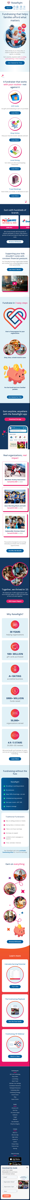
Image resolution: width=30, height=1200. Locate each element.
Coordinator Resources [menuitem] (15, 1085)
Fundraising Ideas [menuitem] (15, 1090)
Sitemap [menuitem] (15, 1148)
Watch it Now (15, 1056)
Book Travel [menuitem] (15, 1081)
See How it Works (15, 269)
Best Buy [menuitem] (15, 1110)
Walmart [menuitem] (15, 1119)
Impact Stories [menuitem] (15, 1099)
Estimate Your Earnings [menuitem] (15, 1083)
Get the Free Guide (15, 1021)
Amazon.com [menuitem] (15, 1108)
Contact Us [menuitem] (15, 1139)
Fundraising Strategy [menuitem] (15, 1092)
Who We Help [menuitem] (15, 1135)
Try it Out (15, 986)
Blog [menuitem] (15, 1097)
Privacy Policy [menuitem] (15, 1144)
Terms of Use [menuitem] (15, 1146)
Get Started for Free (15, 63)
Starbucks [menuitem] (15, 1115)
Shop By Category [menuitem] (15, 1124)
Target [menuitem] (15, 1117)
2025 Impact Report (15, 601)
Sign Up (9, 7)
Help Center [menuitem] (15, 1137)
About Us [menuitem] (15, 1132)
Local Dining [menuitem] (15, 1079)
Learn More (15, 113)
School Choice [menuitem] (15, 1094)
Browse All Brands (15, 242)
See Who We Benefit (15, 551)
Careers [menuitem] (15, 1141)
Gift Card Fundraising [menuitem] (15, 1074)
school (23, 52)
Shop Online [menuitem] (15, 1076)
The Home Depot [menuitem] (15, 1112)
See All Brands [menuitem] (15, 1121)
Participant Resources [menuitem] (15, 1088)
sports (11, 54)
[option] (17, 218)
